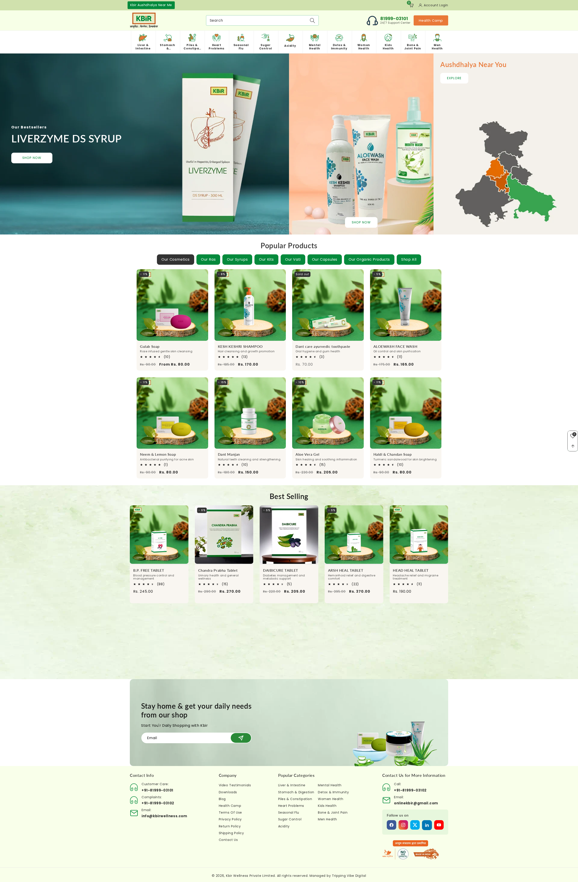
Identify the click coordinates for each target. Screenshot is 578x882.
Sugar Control (290, 819)
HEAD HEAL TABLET (346, 570)
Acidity (284, 826)
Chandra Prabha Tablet (153, 570)
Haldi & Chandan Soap (392, 454)
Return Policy (230, 826)
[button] (410, 5)
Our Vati (293, 259)
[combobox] (262, 20)
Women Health (330, 799)
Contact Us (228, 840)
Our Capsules (324, 259)
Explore (454, 78)
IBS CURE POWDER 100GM (417, 570)
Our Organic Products (369, 259)
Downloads (228, 792)
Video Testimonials (235, 785)
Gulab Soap (150, 346)
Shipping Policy (231, 833)
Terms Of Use (230, 812)
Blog (222, 799)
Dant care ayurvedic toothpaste (323, 346)
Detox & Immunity (333, 792)
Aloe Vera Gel (307, 454)
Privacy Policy (230, 819)
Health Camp (431, 20)
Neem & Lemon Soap (158, 454)
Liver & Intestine (291, 785)
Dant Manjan (229, 454)
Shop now (31, 158)
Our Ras (208, 259)
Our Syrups (237, 259)
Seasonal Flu (288, 812)
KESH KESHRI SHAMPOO (240, 346)
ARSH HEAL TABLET (280, 570)
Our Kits (266, 259)
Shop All (409, 259)
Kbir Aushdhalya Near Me (151, 5)
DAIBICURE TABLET (215, 570)
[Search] (312, 20)
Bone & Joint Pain (332, 812)
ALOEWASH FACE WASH (395, 346)
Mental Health (330, 785)
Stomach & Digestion (296, 792)
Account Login (436, 5)
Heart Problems (291, 805)
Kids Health (327, 805)
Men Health (327, 819)
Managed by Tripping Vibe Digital (338, 875)
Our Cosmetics (175, 259)
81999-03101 (394, 18)
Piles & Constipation (295, 799)
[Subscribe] (241, 738)
